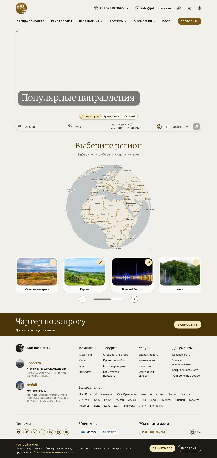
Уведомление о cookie (186, 375)
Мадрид (84, 405)
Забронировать (148, 354)
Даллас (172, 394)
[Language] (199, 8)
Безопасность (181, 354)
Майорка (129, 405)
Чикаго (160, 394)
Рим (143, 400)
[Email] (66, 432)
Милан (120, 400)
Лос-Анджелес (104, 394)
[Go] (196, 126)
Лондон (185, 394)
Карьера (84, 360)
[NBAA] (88, 432)
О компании (86, 354)
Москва (167, 400)
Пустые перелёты (114, 360)
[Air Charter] (109, 432)
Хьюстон (146, 394)
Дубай (96, 400)
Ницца (96, 405)
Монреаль (156, 405)
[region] (108, 207)
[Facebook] (42, 432)
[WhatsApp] (179, 8)
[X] (34, 432)
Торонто (194, 400)
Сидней (180, 400)
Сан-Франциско (127, 394)
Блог (82, 366)
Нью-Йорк (85, 394)
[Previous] (82, 299)
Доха (107, 405)
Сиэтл (142, 405)
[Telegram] (189, 8)
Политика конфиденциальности (53, 452)
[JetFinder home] (21, 8)
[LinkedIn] (50, 432)
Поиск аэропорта (114, 366)
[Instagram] (58, 432)
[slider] (108, 299)
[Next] (134, 299)
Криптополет (147, 360)
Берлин (154, 400)
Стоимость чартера (115, 354)
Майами (132, 400)
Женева (84, 400)
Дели (117, 405)
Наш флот (85, 372)
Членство (145, 366)
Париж (108, 400)
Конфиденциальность (185, 370)
